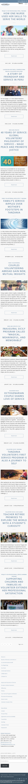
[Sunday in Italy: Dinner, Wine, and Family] (14, 352)
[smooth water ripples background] (14, 224)
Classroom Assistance (9, 69)
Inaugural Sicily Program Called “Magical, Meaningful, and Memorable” (14, 334)
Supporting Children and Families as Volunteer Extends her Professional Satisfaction (14, 586)
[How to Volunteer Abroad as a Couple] (14, 285)
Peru (19, 11)
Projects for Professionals (9, 11)
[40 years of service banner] (14, 161)
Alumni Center (4, 699)
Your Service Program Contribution (9, 693)
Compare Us (4, 676)
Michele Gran (20, 256)
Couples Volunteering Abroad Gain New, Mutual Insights (14, 270)
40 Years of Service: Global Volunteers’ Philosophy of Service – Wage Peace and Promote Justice (14, 141)
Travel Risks (4, 719)
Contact (3, 711)
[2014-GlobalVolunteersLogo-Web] (11, 4)
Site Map (3, 722)
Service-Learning (22, 574)
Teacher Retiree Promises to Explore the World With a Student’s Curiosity (14, 520)
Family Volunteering (7, 198)
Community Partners (5, 670)
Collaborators (4, 673)
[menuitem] (25, 3)
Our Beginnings (4, 665)
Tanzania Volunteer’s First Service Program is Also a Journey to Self (14, 457)
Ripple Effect (17, 198)
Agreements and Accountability (8, 716)
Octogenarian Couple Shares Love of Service (14, 396)
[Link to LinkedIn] (24, 779)
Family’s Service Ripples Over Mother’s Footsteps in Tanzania (14, 206)
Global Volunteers (18, 63)
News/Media (4, 708)
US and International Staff (7, 662)
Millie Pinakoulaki (19, 505)
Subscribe (4, 765)
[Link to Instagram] (22, 779)
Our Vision (3, 668)
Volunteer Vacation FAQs (6, 702)
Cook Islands (19, 512)
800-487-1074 (24, 1)
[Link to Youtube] (19, 779)
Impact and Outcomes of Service (8, 682)
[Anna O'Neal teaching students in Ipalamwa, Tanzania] (14, 475)
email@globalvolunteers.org (8, 744)
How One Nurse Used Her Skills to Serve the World (14, 16)
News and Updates (14, 130)
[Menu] (25, 3)
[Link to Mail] (26, 779)
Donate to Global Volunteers (7, 685)
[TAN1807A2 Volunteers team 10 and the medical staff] (14, 605)
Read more (14, 56)
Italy (19, 326)
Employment (4, 727)
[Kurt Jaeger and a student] (14, 91)
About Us (3, 657)
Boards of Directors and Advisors (8, 659)
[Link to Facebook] (15, 779)
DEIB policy (3, 688)
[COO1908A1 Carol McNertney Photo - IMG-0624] (14, 537)
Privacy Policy (4, 713)
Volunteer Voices (15, 71)
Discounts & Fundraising (6, 696)
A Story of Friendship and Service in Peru (14, 76)
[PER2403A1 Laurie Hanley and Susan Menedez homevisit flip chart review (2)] (14, 30)
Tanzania (23, 11)
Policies (3, 691)
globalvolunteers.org (6, 742)
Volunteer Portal (5, 725)
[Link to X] (17, 779)
